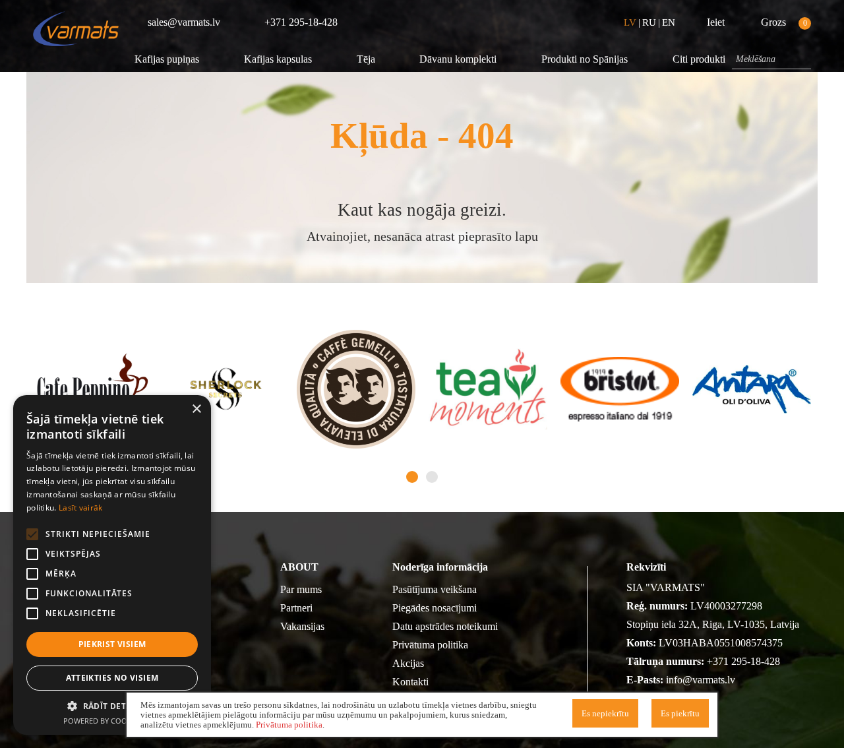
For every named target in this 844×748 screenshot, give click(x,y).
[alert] (112, 565)
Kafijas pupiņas (167, 59)
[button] (112, 705)
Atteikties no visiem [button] (112, 677)
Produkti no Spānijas (584, 59)
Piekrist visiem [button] (112, 644)
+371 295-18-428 (743, 661)
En (668, 22)
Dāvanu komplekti (458, 59)
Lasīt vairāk (81, 507)
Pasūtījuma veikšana (434, 589)
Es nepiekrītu (605, 713)
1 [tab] (412, 477)
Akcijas (408, 663)
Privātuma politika (430, 644)
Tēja (366, 59)
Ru (649, 22)
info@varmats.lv (700, 679)
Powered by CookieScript (112, 721)
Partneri (296, 607)
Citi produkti (699, 59)
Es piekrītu (680, 713)
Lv (630, 22)
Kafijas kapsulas (278, 59)
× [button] (196, 409)
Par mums (301, 589)
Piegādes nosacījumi (434, 607)
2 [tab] (432, 477)
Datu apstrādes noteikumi (445, 626)
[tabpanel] (92, 389)
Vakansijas (302, 626)
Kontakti (410, 681)
